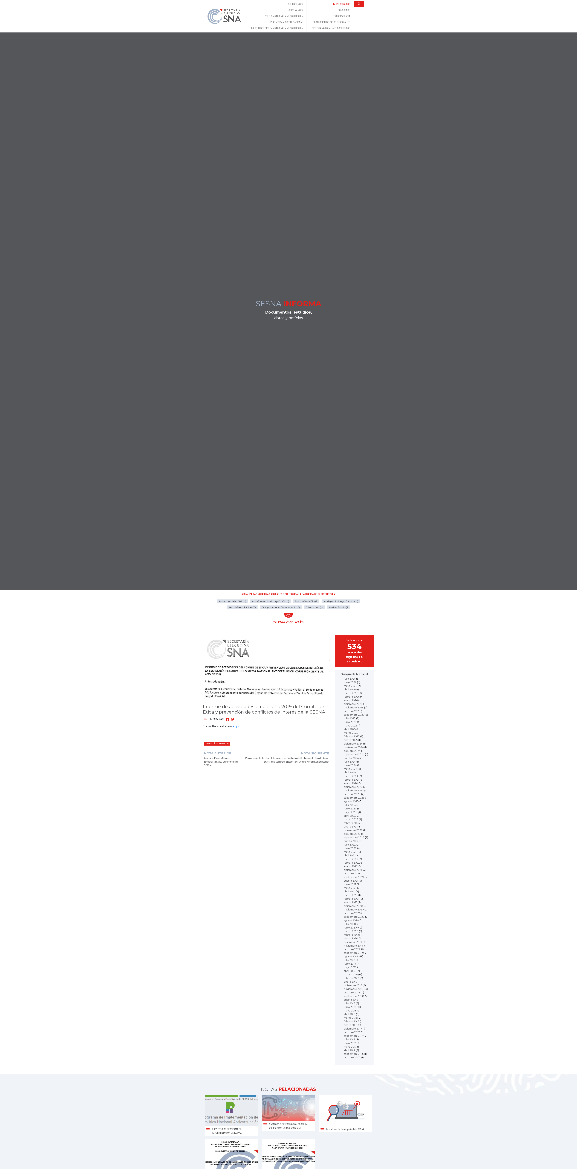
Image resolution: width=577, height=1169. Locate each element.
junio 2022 (350, 848)
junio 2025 (350, 722)
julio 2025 (350, 718)
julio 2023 (350, 805)
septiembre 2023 (354, 797)
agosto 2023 (351, 801)
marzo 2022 (351, 859)
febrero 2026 (352, 696)
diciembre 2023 (353, 787)
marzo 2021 (351, 895)
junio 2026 (350, 682)
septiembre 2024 (354, 754)
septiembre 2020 (354, 916)
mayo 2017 (350, 1046)
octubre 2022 (352, 833)
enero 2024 (351, 783)
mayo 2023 (350, 812)
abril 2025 (350, 729)
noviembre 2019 (353, 945)
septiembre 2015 (354, 1054)
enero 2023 (351, 826)
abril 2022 (350, 855)
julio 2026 (350, 678)
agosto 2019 (351, 956)
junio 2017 (350, 1043)
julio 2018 (349, 1003)
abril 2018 (349, 1014)
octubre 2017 (352, 1032)
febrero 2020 (352, 934)
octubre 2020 (352, 913)
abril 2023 (350, 815)
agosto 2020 (351, 920)
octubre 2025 (352, 711)
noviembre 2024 (354, 747)
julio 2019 (349, 960)
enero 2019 (350, 981)
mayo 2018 (350, 1010)
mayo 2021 (350, 888)
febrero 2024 (352, 779)
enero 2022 (351, 866)
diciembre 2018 (353, 985)
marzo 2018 (351, 1017)
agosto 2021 (351, 880)
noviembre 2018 (353, 989)
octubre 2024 (352, 750)
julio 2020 (350, 924)
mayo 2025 (350, 725)
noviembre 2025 (353, 707)
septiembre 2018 (354, 996)
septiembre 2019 (354, 952)
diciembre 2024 (353, 743)
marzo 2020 (351, 931)
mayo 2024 (350, 769)
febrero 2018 (351, 1021)
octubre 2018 (352, 992)
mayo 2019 (350, 967)
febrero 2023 (352, 823)
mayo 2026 (350, 686)
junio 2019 (350, 963)
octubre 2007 (352, 1057)
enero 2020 (351, 938)
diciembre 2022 (353, 830)
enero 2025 (351, 740)
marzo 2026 (351, 693)
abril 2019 (349, 971)
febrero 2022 (352, 862)
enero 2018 (350, 1025)
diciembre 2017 (353, 1028)
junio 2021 (350, 884)
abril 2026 (350, 689)
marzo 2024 (351, 776)
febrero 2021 (351, 898)
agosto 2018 (351, 999)
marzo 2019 (351, 974)
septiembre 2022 (354, 837)
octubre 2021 (352, 873)
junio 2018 (350, 1007)
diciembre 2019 (353, 942)
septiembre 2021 (354, 877)
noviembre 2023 (354, 790)
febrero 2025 (352, 736)
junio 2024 (350, 765)
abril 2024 (350, 772)
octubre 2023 (352, 794)
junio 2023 (350, 808)
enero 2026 (351, 700)
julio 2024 (350, 761)
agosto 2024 (351, 758)
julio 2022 (350, 844)
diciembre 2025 (353, 704)
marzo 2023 (351, 819)
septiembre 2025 (354, 714)
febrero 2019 (351, 978)
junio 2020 (350, 927)
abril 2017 (349, 1050)
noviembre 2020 (354, 909)
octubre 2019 (352, 949)
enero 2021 (350, 902)
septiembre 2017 (354, 1035)
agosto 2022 (351, 841)
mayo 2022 (350, 851)
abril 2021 (349, 891)
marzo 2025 (351, 732)
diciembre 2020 (353, 906)
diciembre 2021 (353, 870)
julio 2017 (349, 1039)
